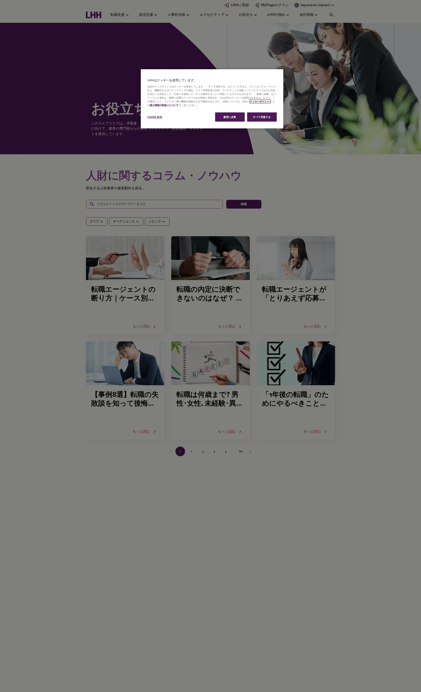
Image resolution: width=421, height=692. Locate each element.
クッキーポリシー (260, 101)
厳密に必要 (229, 117)
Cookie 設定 (154, 117)
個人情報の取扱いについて (164, 105)
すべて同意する (262, 117)
